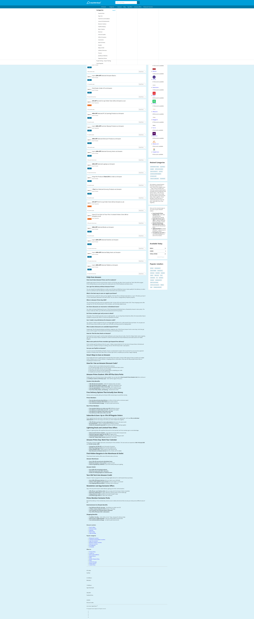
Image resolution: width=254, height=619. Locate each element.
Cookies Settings (185, 616)
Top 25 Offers (92, 527)
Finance (100, 53)
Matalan (155, 71)
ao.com (154, 103)
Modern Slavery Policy (94, 559)
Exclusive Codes (92, 529)
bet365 (151, 268)
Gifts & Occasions (102, 37)
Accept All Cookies (204, 616)
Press (90, 560)
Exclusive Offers (137, 7)
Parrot (154, 127)
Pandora (157, 273)
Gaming (152, 169)
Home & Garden (102, 34)
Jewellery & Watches (102, 55)
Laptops (160, 171)
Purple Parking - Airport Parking (103, 60)
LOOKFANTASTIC (158, 280)
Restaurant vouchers (148, 7)
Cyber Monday (92, 533)
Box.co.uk (155, 136)
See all (113, 10)
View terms (141, 71)
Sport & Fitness (101, 42)
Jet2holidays (157, 268)
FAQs (90, 557)
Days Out (100, 16)
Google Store (156, 152)
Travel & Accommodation (104, 18)
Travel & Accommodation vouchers (97, 539)
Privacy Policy (92, 551)
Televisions (162, 178)
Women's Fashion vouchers (95, 542)
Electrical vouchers (93, 544)
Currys (154, 79)
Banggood (155, 119)
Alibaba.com (156, 144)
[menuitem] (104, 6)
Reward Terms (92, 556)
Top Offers (130, 7)
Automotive (101, 39)
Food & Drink (101, 13)
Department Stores (102, 58)
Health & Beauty (102, 26)
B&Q (151, 287)
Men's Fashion (101, 29)
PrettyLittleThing (154, 282)
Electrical (100, 32)
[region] (127, 616)
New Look (157, 275)
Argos (154, 95)
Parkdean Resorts (157, 287)
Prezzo (162, 284)
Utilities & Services (102, 50)
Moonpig (161, 277)
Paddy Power (153, 270)
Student (100, 45)
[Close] (251, 616)
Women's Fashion (102, 24)
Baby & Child (101, 47)
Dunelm (152, 280)
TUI (157, 277)
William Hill (160, 270)
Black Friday (92, 531)
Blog (124, 7)
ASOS (161, 275)
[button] (104, 6)
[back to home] (94, 2)
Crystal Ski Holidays (154, 284)
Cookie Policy (92, 564)
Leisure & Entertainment (103, 21)
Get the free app (93, 562)
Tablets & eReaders (154, 178)
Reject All (195, 616)
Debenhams (156, 87)
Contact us (91, 553)
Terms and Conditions (94, 554)
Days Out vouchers (93, 541)
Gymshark (152, 277)
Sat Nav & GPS (153, 176)
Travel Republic (99, 63)
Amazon (163, 273)
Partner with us (92, 563)
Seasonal (119, 7)
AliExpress (155, 111)
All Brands (91, 547)
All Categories (92, 545)
